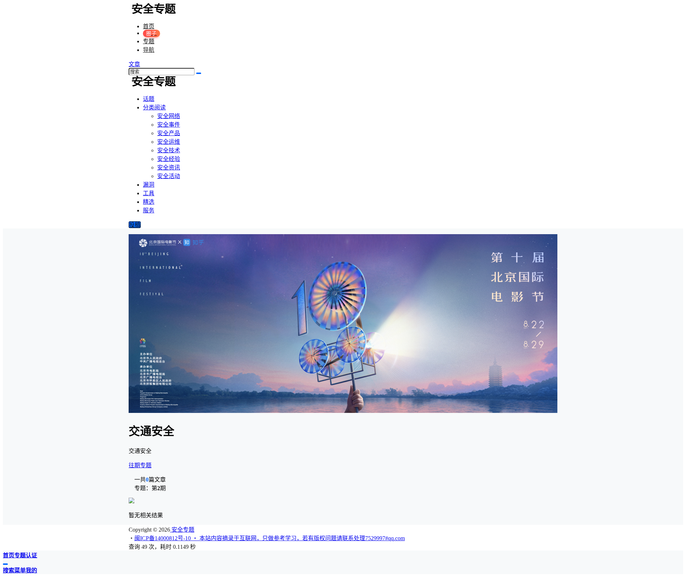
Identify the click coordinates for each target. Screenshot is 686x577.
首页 (148, 26)
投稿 (134, 225)
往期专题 (140, 465)
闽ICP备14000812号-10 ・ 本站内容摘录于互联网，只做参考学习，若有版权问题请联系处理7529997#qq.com (269, 538)
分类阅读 (154, 107)
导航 (148, 50)
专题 (148, 41)
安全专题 (182, 530)
